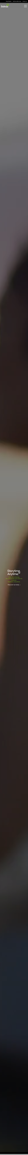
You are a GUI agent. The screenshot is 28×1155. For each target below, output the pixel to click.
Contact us (25, 1)
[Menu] (25, 6)
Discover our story (13, 585)
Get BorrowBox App (17, 1)
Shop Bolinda (8, 1)
